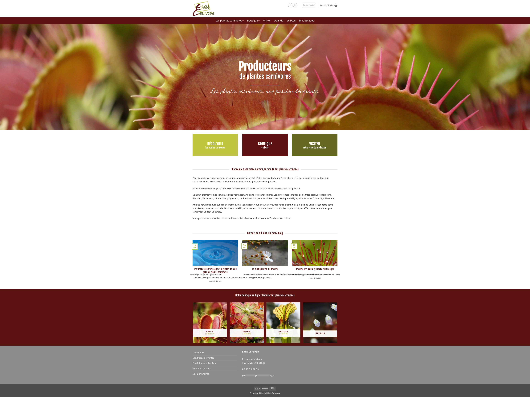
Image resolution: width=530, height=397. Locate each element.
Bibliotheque (306, 20)
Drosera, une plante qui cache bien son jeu (315, 269)
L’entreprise (198, 352)
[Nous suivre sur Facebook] (290, 5)
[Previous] (192, 264)
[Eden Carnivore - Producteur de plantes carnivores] (206, 8)
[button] (309, 5)
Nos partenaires (201, 374)
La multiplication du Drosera (265, 269)
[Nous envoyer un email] (295, 5)
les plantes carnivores (215, 147)
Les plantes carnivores (229, 20)
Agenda (278, 20)
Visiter (267, 20)
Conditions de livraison (204, 363)
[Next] (338, 264)
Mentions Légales (201, 368)
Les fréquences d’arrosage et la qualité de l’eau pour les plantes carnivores (215, 271)
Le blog (291, 20)
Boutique (252, 20)
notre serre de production (314, 147)
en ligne (265, 147)
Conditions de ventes (203, 358)
